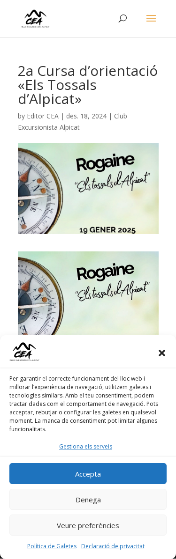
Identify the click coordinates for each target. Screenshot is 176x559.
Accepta (88, 473)
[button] (162, 353)
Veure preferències (88, 525)
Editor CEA (43, 115)
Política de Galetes (52, 546)
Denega (88, 499)
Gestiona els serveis (85, 446)
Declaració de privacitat (113, 546)
